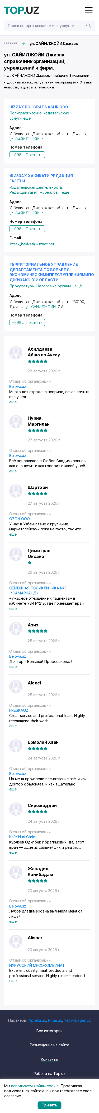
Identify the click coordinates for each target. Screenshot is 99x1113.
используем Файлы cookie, (35, 1086)
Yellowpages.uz (77, 1020)
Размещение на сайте (49, 1045)
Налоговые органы (54, 286)
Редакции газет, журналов (35, 192)
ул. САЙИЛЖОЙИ (25, 139)
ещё (27, 118)
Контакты (49, 1059)
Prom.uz (55, 1020)
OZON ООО (19, 518)
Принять (49, 1105)
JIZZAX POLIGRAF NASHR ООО (39, 107)
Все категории (49, 1030)
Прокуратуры (23, 286)
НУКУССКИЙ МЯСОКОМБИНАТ (37, 965)
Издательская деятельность (36, 187)
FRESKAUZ (18, 710)
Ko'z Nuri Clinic (22, 837)
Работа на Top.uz (49, 1073)
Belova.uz (17, 386)
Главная (10, 43)
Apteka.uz (37, 1020)
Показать (34, 154)
